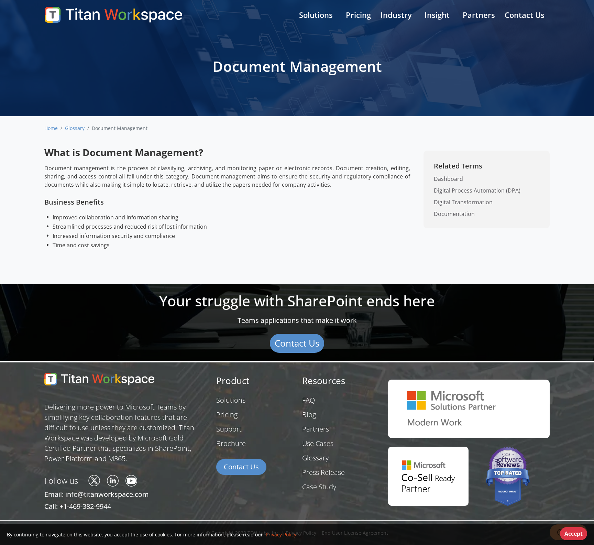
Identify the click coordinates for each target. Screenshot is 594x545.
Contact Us (524, 15)
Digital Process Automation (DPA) (477, 190)
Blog (309, 414)
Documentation (454, 214)
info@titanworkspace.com (107, 494)
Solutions (230, 400)
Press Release (323, 472)
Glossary (75, 128)
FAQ (308, 400)
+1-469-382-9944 (85, 506)
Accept (573, 533)
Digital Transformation (463, 202)
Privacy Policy (280, 534)
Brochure (231, 443)
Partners (479, 15)
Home (51, 128)
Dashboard (448, 179)
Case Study (319, 486)
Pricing (358, 15)
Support (229, 429)
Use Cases (317, 443)
